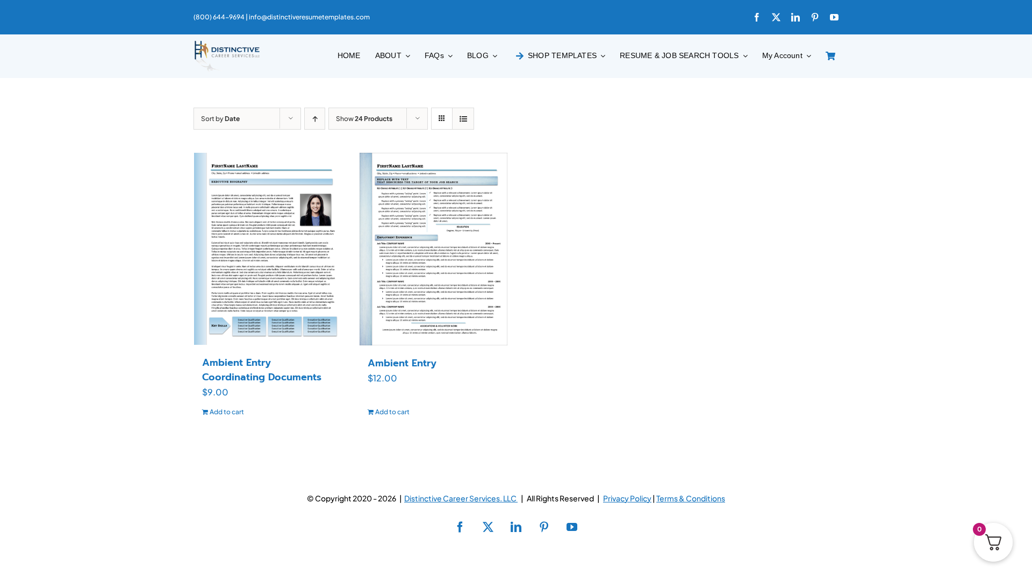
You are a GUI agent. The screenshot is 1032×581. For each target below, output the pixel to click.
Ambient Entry (402, 363)
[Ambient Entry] (434, 249)
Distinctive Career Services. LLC (461, 498)
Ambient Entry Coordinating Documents (261, 370)
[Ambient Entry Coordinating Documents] (268, 248)
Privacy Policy (627, 498)
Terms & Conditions (690, 498)
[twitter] (776, 17)
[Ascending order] (314, 119)
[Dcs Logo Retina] (227, 43)
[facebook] (756, 17)
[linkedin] (795, 17)
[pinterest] (815, 17)
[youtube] (834, 17)
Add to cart (227, 412)
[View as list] (463, 118)
